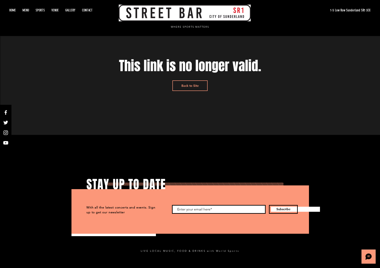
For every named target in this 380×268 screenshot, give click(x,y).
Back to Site (190, 86)
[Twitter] (6, 123)
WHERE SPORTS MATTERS (190, 26)
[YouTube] (6, 143)
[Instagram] (6, 133)
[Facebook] (6, 112)
